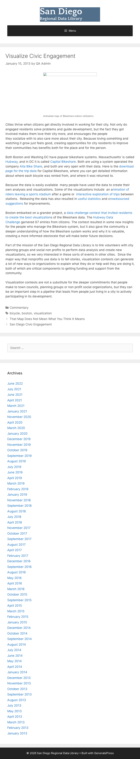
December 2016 (19, 561)
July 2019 (14, 467)
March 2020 (16, 428)
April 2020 (14, 422)
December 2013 (19, 678)
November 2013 (19, 683)
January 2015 (17, 622)
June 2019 (15, 472)
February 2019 (17, 489)
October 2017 (17, 533)
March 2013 (16, 722)
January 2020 (17, 433)
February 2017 (17, 556)
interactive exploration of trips (98, 194)
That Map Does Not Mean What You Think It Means (47, 319)
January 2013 (17, 733)
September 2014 (19, 639)
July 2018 (14, 517)
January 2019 (17, 494)
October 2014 (17, 633)
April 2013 (14, 716)
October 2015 (17, 594)
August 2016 (16, 572)
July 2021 (14, 389)
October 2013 (17, 689)
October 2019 (17, 450)
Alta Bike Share (30, 166)
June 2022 (15, 383)
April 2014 (14, 667)
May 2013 (14, 711)
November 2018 (19, 500)
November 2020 (19, 417)
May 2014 (14, 661)
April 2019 (14, 478)
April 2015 (14, 605)
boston (27, 313)
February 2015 (17, 616)
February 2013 (17, 728)
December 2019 (19, 439)
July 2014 (14, 650)
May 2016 (14, 578)
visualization (43, 313)
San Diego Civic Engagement (31, 324)
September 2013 (19, 694)
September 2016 (19, 567)
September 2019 (19, 456)
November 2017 (19, 528)
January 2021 (17, 411)
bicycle (15, 313)
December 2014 (19, 628)
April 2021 (14, 400)
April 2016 (14, 583)
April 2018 (14, 522)
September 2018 (19, 505)
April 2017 (14, 550)
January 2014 (17, 672)
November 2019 (19, 444)
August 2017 (16, 544)
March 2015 (15, 611)
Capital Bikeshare (63, 161)
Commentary (19, 307)
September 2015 (19, 600)
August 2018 (16, 511)
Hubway (11, 161)
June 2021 (14, 394)
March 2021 (15, 406)
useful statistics (89, 199)
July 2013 (14, 705)
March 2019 (16, 483)
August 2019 (16, 461)
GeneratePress (104, 753)
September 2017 (19, 539)
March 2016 (16, 589)
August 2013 (16, 700)
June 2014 (15, 655)
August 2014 (16, 644)
